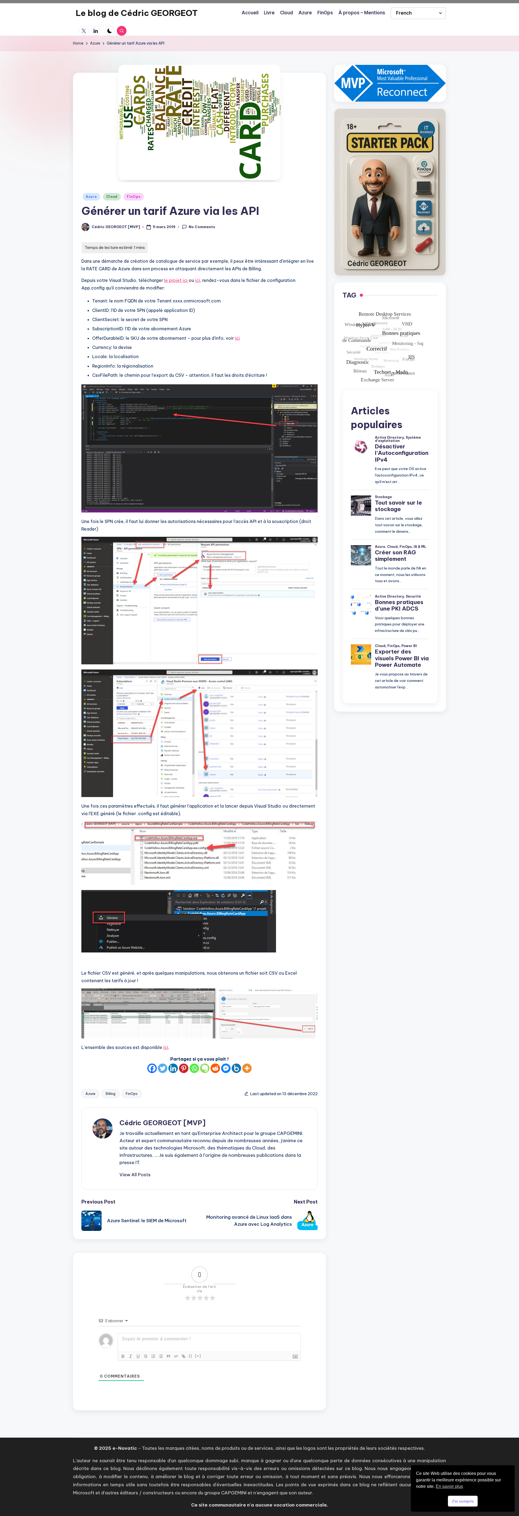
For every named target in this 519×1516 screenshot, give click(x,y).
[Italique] (130, 1356)
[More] (247, 1068)
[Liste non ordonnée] (161, 1356)
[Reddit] (215, 1068)
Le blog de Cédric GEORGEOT (137, 13)
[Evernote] (204, 1068)
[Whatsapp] (194, 1068)
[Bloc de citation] (168, 1356)
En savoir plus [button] (449, 1486)
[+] (198, 1356)
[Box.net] (236, 1068)
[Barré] (145, 1356)
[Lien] (183, 1356)
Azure (91, 197)
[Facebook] (152, 1068)
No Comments (202, 227)
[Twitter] (162, 1068)
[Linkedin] (173, 1068)
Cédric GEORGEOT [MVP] (162, 1123)
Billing (110, 1093)
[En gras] (123, 1356)
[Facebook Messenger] (226, 1068)
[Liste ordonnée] (153, 1356)
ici (197, 280)
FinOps (133, 197)
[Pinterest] (183, 1068)
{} (190, 1356)
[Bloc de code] (176, 1356)
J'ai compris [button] (463, 1501)
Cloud (112, 197)
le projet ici (176, 280)
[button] (135, 1174)
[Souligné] (138, 1356)
